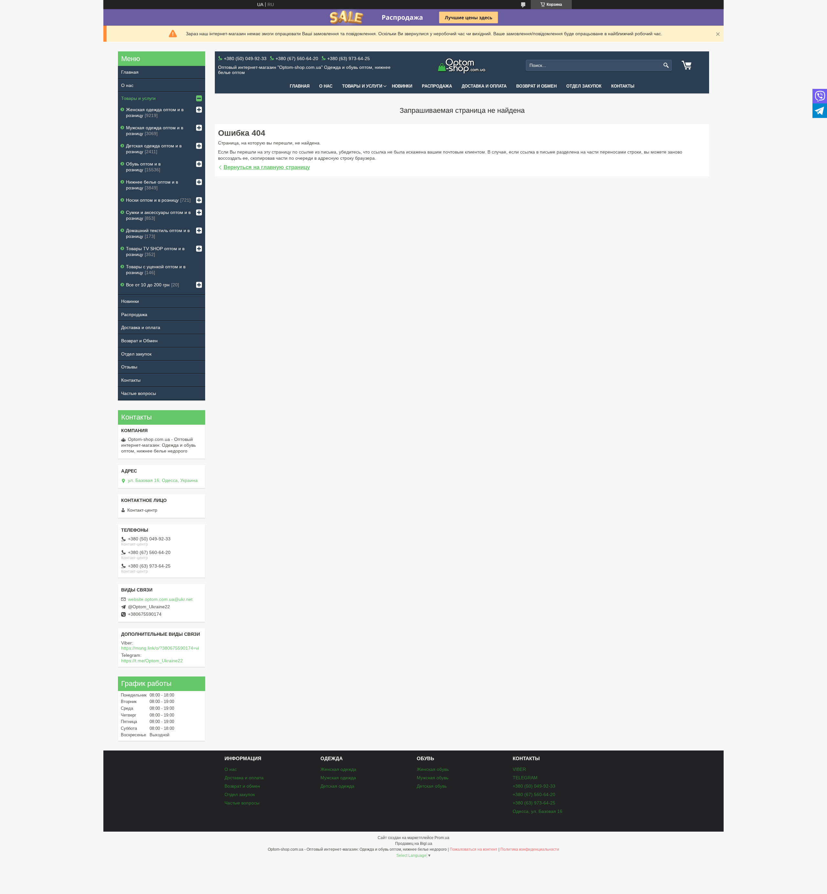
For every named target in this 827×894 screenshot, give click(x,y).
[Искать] (666, 65)
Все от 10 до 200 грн (148, 284)
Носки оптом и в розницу (152, 200)
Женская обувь (433, 769)
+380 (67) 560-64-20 (534, 794)
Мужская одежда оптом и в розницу (154, 130)
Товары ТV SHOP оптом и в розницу (155, 251)
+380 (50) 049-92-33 (534, 786)
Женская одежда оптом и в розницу (154, 112)
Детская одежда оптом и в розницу (154, 148)
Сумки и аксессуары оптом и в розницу (158, 215)
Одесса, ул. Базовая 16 (537, 811)
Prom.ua (441, 837)
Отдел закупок (584, 86)
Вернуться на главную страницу (267, 167)
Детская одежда (337, 786)
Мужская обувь (432, 777)
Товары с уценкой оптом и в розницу (155, 269)
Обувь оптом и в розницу (143, 166)
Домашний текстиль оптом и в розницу (158, 233)
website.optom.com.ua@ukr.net (160, 599)
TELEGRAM (525, 777)
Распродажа (437, 86)
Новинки (402, 86)
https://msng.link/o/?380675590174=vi (160, 648)
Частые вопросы (138, 393)
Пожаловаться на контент (473, 849)
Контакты (622, 86)
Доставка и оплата (484, 86)
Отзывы (129, 366)
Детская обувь (432, 786)
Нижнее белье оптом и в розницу (152, 184)
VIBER (519, 769)
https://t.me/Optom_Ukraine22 (152, 660)
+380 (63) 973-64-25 (534, 802)
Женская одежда (338, 769)
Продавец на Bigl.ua (413, 843)
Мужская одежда (338, 777)
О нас (325, 86)
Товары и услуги (362, 86)
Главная (299, 86)
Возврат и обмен (536, 86)
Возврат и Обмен (139, 340)
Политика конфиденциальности (529, 849)
